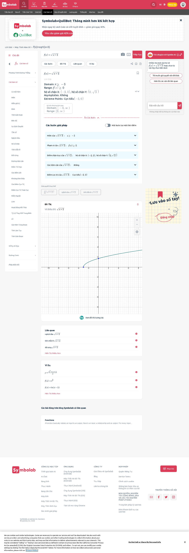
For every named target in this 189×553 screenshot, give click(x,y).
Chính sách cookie (126, 481)
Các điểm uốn (16, 173)
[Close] (185, 542)
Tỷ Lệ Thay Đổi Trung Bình (21, 213)
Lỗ (12, 219)
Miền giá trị (15, 103)
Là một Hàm (15, 92)
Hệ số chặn (15, 144)
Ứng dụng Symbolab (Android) (72, 473)
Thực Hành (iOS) (71, 501)
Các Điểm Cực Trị (17, 184)
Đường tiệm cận (17, 161)
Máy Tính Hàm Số (22, 47)
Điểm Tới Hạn (16, 167)
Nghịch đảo (15, 138)
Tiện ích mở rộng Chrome (74, 506)
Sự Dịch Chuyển (17, 126)
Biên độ (14, 121)
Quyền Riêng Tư (125, 472)
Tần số (14, 132)
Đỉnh (13, 109)
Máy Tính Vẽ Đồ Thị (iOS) (74, 496)
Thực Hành (46, 486)
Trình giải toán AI (48, 472)
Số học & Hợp (14, 246)
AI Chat (44, 477)
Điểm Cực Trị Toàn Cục (20, 190)
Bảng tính (45, 481)
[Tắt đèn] (164, 4)
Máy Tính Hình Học (49, 506)
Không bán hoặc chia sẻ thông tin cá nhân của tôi (129, 487)
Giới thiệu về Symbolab (103, 471)
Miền (13, 98)
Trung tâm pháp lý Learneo (130, 505)
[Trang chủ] (24, 473)
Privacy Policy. (32, 550)
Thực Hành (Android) (73, 486)
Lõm (13, 202)
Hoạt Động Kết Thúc (19, 207)
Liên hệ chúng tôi (101, 486)
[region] (94, 542)
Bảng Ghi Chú (46, 491)
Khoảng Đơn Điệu (18, 178)
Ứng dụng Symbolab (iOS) (74, 491)
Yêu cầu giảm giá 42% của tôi (59, 33)
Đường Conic (14, 255)
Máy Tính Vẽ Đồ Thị (49, 501)
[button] (123, 56)
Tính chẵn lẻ (15, 150)
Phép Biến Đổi (14, 265)
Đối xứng (14, 155)
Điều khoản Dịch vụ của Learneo (128, 511)
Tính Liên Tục (16, 231)
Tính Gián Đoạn (17, 236)
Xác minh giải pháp (49, 511)
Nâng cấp (172, 5)
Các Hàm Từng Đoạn (19, 225)
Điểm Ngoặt (16, 196)
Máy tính (44, 496)
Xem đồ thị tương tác (94, 318)
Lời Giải (8, 47)
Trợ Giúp (97, 481)
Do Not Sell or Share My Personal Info (145, 542)
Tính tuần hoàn (17, 115)
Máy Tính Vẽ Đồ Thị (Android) (72, 480)
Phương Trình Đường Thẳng (19, 73)
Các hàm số (13, 82)
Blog (96, 476)
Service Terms (124, 477)
